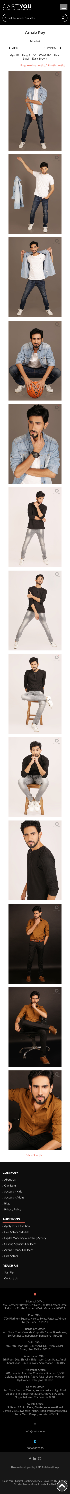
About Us (10, 1179)
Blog (7, 1203)
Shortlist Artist (56, 65)
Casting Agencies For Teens (20, 1244)
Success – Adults (14, 1197)
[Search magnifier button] (63, 18)
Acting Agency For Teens (18, 1250)
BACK (14, 48)
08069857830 (35, 1448)
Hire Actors (11, 1256)
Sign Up (9, 1272)
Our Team (10, 1185)
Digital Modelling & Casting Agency (25, 1238)
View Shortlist (35, 1155)
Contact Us (11, 1278)
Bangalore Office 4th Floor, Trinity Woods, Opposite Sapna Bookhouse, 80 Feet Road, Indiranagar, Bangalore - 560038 (35, 1332)
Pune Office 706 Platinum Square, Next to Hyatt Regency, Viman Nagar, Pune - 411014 (35, 1318)
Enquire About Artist (32, 65)
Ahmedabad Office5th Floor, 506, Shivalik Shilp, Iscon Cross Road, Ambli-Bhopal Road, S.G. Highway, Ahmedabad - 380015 (35, 1359)
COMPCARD (52, 48)
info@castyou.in (35, 1431)
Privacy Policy (12, 1209)
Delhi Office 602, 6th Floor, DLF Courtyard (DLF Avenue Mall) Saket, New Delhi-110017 (35, 1346)
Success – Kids (13, 1191)
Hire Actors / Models (16, 1232)
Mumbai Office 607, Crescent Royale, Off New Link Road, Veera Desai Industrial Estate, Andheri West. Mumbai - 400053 (35, 1305)
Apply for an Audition (17, 1226)
